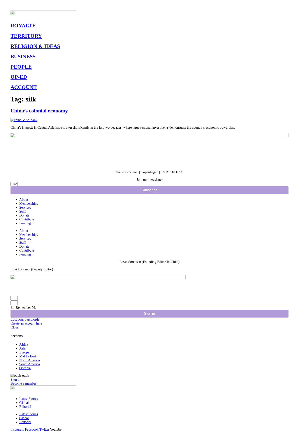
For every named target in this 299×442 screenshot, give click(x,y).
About (23, 199)
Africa (23, 344)
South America (29, 364)
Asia (22, 348)
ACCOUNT (24, 87)
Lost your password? (25, 319)
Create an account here (26, 323)
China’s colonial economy (39, 111)
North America (29, 360)
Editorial (25, 406)
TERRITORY (26, 36)
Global (24, 403)
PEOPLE (21, 67)
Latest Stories (28, 399)
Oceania (25, 368)
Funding (25, 223)
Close (14, 327)
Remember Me (25, 307)
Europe (24, 352)
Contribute (26, 219)
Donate (24, 215)
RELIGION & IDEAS (35, 46)
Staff (22, 211)
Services (25, 207)
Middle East (27, 356)
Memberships (28, 203)
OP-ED (19, 77)
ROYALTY (23, 25)
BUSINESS (23, 56)
